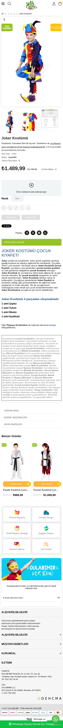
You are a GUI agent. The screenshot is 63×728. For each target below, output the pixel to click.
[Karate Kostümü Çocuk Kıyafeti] (16, 461)
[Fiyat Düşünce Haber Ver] (22, 208)
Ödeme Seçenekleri (15, 417)
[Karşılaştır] (16, 208)
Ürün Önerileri (13, 424)
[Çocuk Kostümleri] (11, 14)
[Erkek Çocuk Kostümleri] (14, 14)
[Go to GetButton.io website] (56, 725)
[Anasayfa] (5, 14)
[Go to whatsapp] (55, 719)
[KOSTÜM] (8, 14)
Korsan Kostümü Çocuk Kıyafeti (46, 490)
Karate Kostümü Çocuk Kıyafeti (16, 490)
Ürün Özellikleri (14, 242)
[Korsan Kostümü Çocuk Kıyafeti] (46, 461)
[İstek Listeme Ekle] (10, 208)
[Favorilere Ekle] (4, 208)
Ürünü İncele (16, 484)
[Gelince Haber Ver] (28, 208)
